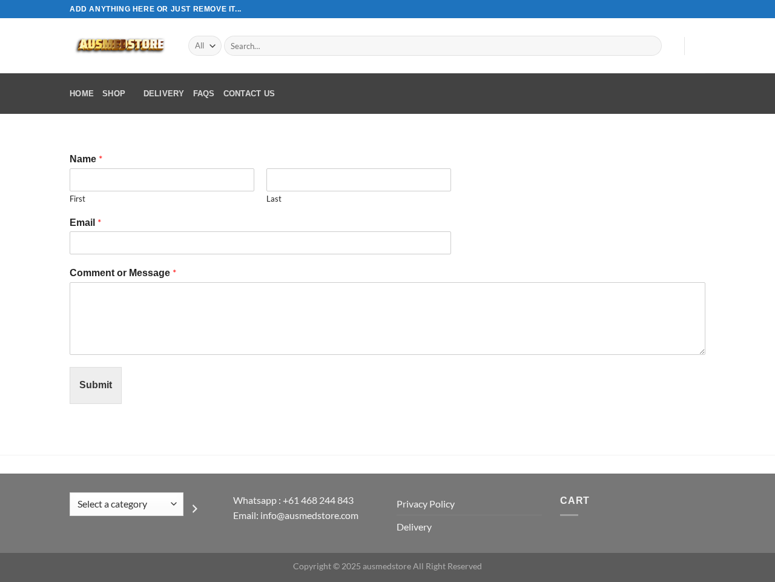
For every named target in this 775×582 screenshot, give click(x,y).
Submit (95, 385)
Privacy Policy (426, 503)
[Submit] (651, 46)
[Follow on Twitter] (687, 9)
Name (86, 158)
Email (85, 222)
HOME (82, 93)
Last (274, 198)
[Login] (669, 46)
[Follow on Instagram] (676, 9)
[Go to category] (194, 508)
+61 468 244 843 (318, 500)
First (77, 198)
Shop (113, 93)
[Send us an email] (699, 9)
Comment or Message (123, 272)
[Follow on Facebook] (664, 9)
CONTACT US (249, 93)
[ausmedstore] (120, 46)
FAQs (204, 93)
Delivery (164, 93)
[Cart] (699, 46)
